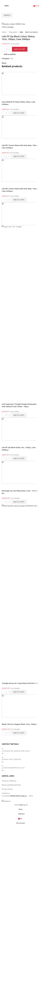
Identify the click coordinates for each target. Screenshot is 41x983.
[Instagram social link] (20, 1)
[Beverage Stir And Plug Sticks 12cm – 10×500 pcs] (20, 472)
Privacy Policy (7, 789)
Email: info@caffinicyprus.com (14, 768)
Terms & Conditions (9, 781)
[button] (19, 113)
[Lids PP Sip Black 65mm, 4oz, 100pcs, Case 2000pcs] (20, 429)
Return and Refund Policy (11, 785)
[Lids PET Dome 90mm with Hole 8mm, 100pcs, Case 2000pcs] (20, 127)
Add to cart (19, 49)
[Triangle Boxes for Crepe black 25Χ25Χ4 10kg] (20, 590)
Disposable (13, 32)
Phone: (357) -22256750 (12, 759)
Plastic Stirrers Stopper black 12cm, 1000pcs (19, 724)
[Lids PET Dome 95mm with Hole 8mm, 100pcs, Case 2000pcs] (20, 170)
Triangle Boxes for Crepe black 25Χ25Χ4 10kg (20, 683)
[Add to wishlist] (4, 98)
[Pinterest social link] (13, 63)
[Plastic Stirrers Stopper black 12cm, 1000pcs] (20, 706)
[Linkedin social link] (16, 63)
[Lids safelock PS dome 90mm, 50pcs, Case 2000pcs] (20, 83)
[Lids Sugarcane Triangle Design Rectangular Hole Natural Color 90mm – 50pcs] (20, 213)
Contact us (6, 793)
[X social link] (10, 63)
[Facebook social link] (18, 1)
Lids (21, 32)
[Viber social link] (19, 63)
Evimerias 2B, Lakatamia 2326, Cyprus (17, 751)
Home (4, 32)
